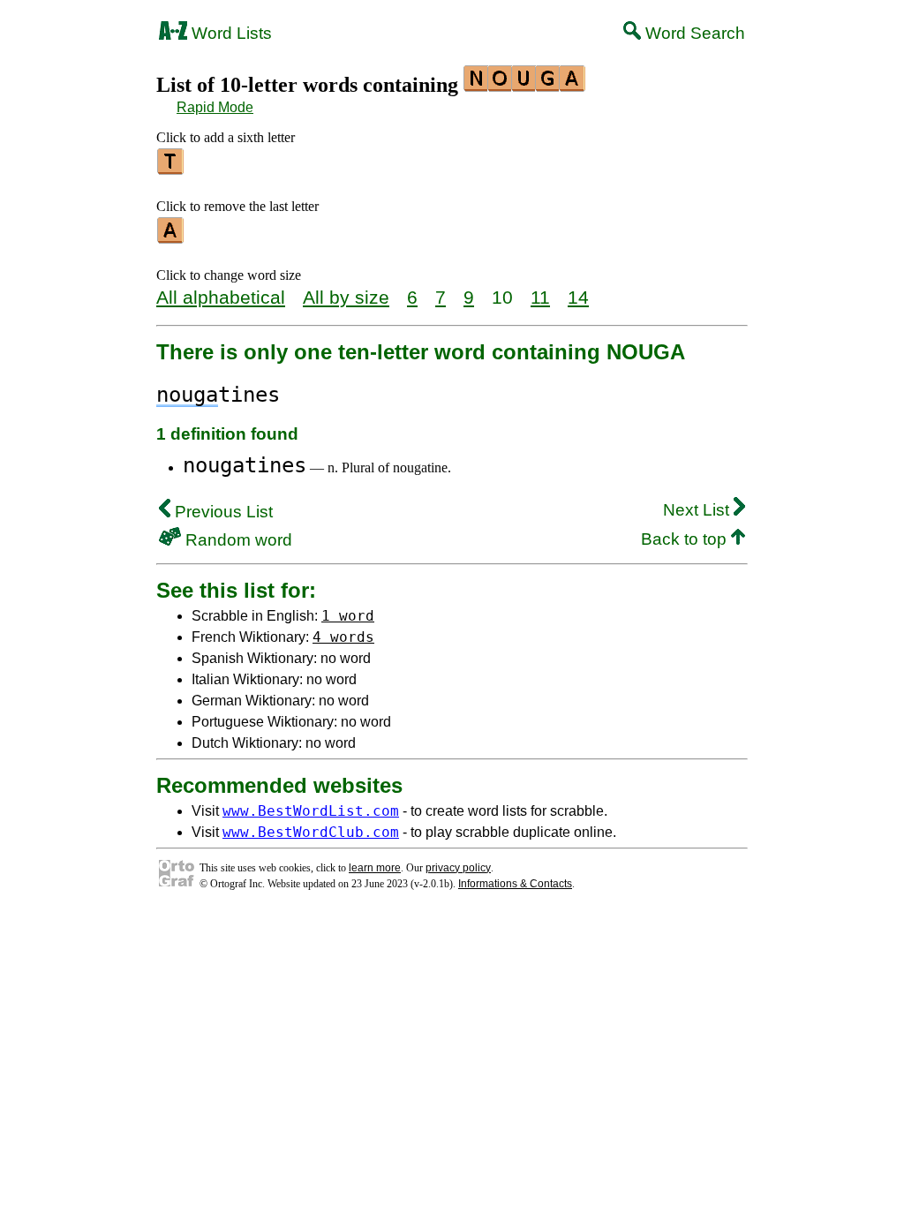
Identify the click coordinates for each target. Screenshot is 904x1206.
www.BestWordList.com (310, 811)
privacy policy (458, 868)
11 (540, 297)
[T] (171, 168)
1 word (347, 615)
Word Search (693, 33)
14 (578, 297)
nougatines (244, 465)
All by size (346, 297)
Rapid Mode (215, 107)
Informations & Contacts (515, 884)
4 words (343, 637)
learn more (375, 868)
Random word (236, 540)
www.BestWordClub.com (310, 832)
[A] (171, 237)
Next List (698, 510)
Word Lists (229, 33)
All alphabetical (220, 297)
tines (218, 394)
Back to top (686, 539)
